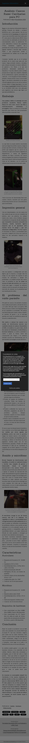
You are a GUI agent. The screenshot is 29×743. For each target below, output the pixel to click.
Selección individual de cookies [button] (11, 379)
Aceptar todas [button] (7, 383)
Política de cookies (14, 388)
